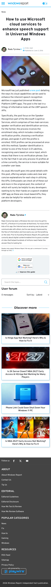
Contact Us (6, 480)
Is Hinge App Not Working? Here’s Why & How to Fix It (25, 339)
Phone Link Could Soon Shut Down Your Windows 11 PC (25, 409)
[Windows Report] (18, 3)
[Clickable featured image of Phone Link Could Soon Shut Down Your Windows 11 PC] (25, 394)
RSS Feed (5, 555)
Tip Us (4, 485)
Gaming (4, 538)
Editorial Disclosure (10, 502)
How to (4, 533)
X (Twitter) (20, 461)
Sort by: (30, 295)
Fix (2, 528)
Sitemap (5, 560)
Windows (5, 543)
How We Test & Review (11, 506)
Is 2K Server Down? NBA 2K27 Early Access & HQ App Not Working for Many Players (25, 374)
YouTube (27, 461)
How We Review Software (12, 511)
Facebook (14, 461)
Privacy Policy (7, 565)
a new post (35, 90)
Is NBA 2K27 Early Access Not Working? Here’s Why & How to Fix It (25, 442)
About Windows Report (11, 475)
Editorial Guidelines (10, 497)
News (3, 12)
